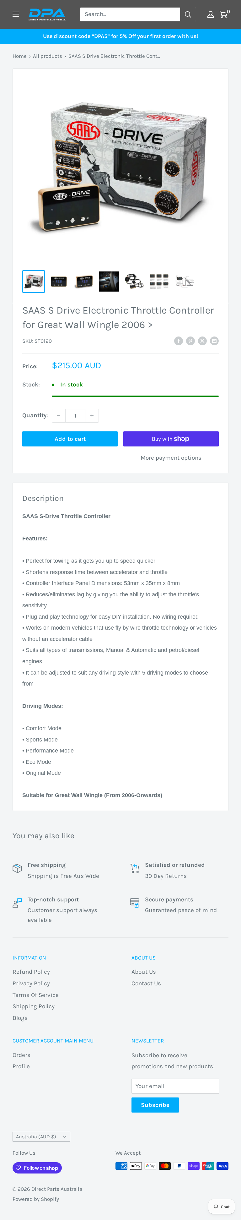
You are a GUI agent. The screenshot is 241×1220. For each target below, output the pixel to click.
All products (47, 56)
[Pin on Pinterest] (190, 341)
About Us (143, 971)
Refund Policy (31, 971)
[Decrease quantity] (58, 415)
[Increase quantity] (92, 415)
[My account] (210, 14)
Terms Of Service (36, 995)
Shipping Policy (34, 1006)
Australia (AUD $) (36, 1137)
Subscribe (155, 1105)
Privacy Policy (31, 983)
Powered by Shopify (36, 1199)
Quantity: (35, 415)
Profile (21, 1066)
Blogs (20, 1018)
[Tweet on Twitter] (202, 341)
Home (20, 56)
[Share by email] (214, 341)
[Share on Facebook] (178, 341)
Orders (21, 1055)
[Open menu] (16, 14)
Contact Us (146, 983)
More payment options (171, 457)
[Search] (188, 14)
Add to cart (70, 438)
